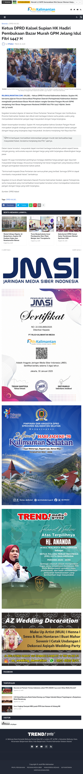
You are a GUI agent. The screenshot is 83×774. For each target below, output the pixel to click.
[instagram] (46, 747)
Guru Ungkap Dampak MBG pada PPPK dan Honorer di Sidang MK (37, 706)
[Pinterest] (35, 205)
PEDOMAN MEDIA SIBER (34, 767)
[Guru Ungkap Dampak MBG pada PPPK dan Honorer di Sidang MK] (7, 708)
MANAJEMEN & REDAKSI (51, 767)
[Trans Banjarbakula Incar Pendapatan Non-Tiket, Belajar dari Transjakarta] (41, 224)
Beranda (5, 23)
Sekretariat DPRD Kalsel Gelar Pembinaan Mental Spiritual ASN (68, 236)
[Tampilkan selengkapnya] (43, 205)
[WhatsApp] (31, 205)
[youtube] (77, 9)
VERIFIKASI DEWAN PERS (41, 770)
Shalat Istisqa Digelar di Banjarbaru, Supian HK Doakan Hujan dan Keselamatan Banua (13, 237)
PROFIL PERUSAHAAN (18, 767)
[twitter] (74, 9)
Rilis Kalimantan (48, 764)
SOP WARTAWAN (66, 767)
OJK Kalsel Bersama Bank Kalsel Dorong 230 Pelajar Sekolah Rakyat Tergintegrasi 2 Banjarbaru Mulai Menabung (47, 698)
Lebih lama (76, 250)
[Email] (39, 205)
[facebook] (71, 9)
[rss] (80, 9)
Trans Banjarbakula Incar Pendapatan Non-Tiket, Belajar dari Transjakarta (40, 236)
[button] (77, 2)
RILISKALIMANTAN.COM (12, 95)
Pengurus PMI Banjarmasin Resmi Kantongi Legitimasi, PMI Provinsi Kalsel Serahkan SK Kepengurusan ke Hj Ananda (52, 2)
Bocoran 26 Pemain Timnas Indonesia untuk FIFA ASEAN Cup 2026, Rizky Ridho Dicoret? (45, 688)
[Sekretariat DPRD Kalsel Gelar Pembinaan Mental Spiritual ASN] (68, 224)
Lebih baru (6, 250)
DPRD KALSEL (14, 23)
